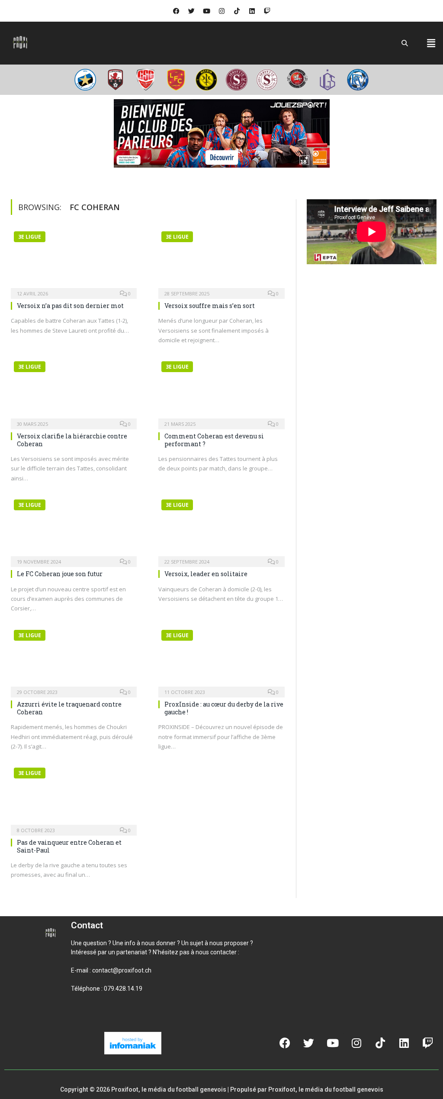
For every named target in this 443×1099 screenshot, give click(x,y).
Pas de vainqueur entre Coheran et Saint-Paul (69, 846)
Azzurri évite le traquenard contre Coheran (69, 708)
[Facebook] (176, 10)
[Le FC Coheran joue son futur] (74, 528)
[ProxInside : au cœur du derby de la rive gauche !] (221, 659)
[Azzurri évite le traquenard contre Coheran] (74, 659)
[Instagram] (221, 10)
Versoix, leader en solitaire (205, 574)
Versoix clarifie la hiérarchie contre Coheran (72, 440)
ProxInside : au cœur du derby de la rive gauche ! (223, 708)
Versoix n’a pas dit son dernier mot (70, 305)
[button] (431, 43)
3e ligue (29, 236)
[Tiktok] (236, 10)
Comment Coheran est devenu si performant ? (214, 440)
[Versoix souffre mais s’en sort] (221, 260)
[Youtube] (206, 10)
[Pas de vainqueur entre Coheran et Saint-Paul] (74, 796)
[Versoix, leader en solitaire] (221, 528)
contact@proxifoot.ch (121, 970)
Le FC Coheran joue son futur (60, 574)
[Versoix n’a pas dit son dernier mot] (74, 260)
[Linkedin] (251, 10)
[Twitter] (191, 10)
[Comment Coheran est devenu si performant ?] (221, 390)
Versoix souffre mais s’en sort (209, 305)
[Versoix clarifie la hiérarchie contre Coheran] (74, 390)
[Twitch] (266, 10)
